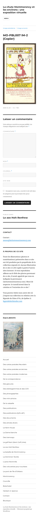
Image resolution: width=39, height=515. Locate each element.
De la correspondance (11, 379)
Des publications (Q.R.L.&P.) (14, 413)
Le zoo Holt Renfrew (11, 447)
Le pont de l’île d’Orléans (12, 471)
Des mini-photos (9, 398)
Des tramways (8, 437)
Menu (6, 18)
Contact (6, 496)
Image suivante (22, 28)
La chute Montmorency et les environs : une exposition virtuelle (19, 10)
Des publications (9, 408)
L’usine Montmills (10, 462)
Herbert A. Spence (10, 491)
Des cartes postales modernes (15, 374)
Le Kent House (9, 428)
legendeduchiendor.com (12, 301)
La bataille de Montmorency (14, 452)
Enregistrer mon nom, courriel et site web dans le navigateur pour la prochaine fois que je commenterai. (19, 193)
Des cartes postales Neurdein (14, 364)
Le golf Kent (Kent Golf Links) (14, 442)
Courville (6, 481)
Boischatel (7, 486)
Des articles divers (10, 423)
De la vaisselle (8, 403)
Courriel (7, 171)
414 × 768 (16, 108)
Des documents (9, 418)
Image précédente (9, 28)
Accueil (6, 360)
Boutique (7, 501)
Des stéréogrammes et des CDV (16, 389)
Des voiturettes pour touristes (15, 467)
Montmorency (8, 476)
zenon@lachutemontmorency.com (17, 240)
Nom (5, 161)
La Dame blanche (10, 433)
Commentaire (9, 131)
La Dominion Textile (11, 457)
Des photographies (10, 394)
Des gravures (8, 384)
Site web (6, 181)
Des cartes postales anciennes (15, 369)
